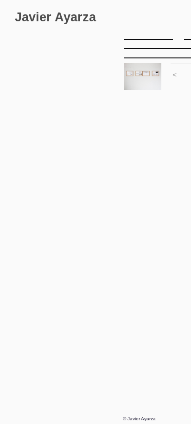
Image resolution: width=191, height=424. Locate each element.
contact (26, 327)
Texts (23, 359)
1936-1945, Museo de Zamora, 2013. (66, 181)
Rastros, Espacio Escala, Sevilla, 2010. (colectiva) (66, 202)
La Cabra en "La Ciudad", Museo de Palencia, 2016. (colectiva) (66, 171)
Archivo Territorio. (46, 56)
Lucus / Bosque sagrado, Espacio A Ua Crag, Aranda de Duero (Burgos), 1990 (66, 306)
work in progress (45, 67)
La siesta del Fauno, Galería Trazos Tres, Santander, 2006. (66, 244)
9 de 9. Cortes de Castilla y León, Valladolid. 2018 (66, 150)
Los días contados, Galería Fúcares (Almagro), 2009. (66, 213)
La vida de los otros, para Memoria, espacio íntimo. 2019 (66, 119)
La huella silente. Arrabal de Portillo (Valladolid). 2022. (66, 98)
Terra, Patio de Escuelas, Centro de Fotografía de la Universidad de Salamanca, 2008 (66, 223)
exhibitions (36, 77)
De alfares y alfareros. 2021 (66, 109)
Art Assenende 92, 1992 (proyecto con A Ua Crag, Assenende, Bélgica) (66, 296)
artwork (26, 35)
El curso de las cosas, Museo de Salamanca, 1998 (66, 265)
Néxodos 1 (41, 161)
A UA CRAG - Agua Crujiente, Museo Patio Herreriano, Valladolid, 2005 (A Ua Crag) (66, 255)
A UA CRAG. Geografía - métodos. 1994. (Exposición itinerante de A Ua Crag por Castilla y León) (66, 275)
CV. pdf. (27, 369)
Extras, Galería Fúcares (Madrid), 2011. (66, 192)
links (22, 348)
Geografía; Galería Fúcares (66, 140)
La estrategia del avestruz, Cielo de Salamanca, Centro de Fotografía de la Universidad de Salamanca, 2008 (66, 234)
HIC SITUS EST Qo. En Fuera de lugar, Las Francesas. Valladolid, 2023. (66, 88)
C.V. (21, 317)
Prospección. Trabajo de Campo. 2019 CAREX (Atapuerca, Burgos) (66, 129)
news (23, 338)
